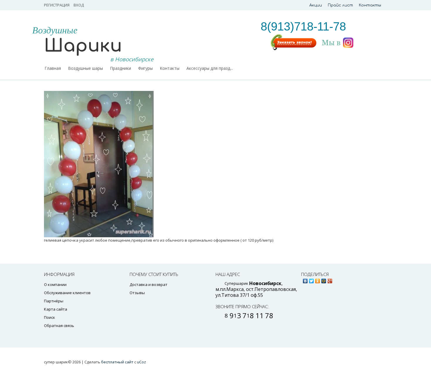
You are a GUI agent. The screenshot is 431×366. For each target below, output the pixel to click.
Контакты (370, 5)
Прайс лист (340, 5)
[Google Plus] (330, 279)
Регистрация (56, 5)
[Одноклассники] (318, 279)
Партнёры (53, 301)
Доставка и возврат (148, 284)
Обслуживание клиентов (67, 292)
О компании (55, 284)
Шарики (83, 46)
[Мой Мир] (324, 279)
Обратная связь (59, 325)
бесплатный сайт (117, 362)
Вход (79, 5)
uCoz (141, 362)
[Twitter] (311, 279)
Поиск (49, 317)
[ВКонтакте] (305, 279)
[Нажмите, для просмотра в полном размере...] (171, 164)
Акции (315, 5)
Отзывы (137, 292)
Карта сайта (55, 309)
